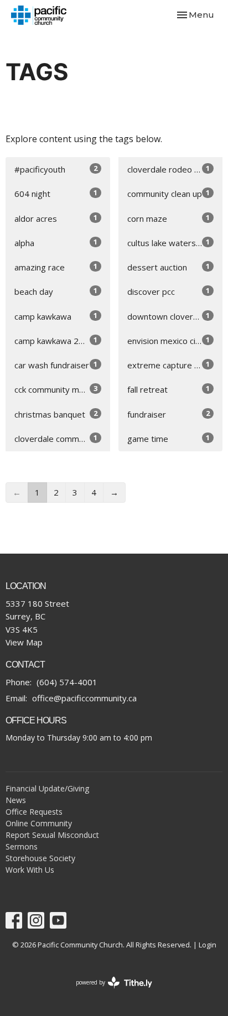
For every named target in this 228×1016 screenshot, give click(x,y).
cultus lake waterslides (170, 242)
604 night (55, 193)
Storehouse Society (40, 858)
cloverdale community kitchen (62, 438)
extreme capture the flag (175, 365)
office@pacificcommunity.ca (84, 698)
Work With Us (30, 869)
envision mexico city (168, 340)
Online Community (39, 823)
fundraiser (168, 414)
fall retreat (168, 389)
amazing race (55, 267)
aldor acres (55, 218)
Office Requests (34, 811)
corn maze (168, 218)
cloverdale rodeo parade (174, 169)
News (16, 800)
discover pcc (168, 291)
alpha (55, 242)
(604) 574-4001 (67, 681)
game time (168, 438)
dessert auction (168, 267)
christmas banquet (55, 414)
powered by (108, 991)
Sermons (22, 846)
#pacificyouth (55, 169)
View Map (24, 642)
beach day (55, 291)
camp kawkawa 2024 (55, 340)
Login (207, 945)
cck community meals (55, 389)
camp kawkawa (55, 316)
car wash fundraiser (55, 365)
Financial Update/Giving (47, 788)
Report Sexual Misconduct (52, 835)
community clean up (168, 193)
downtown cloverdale (168, 316)
